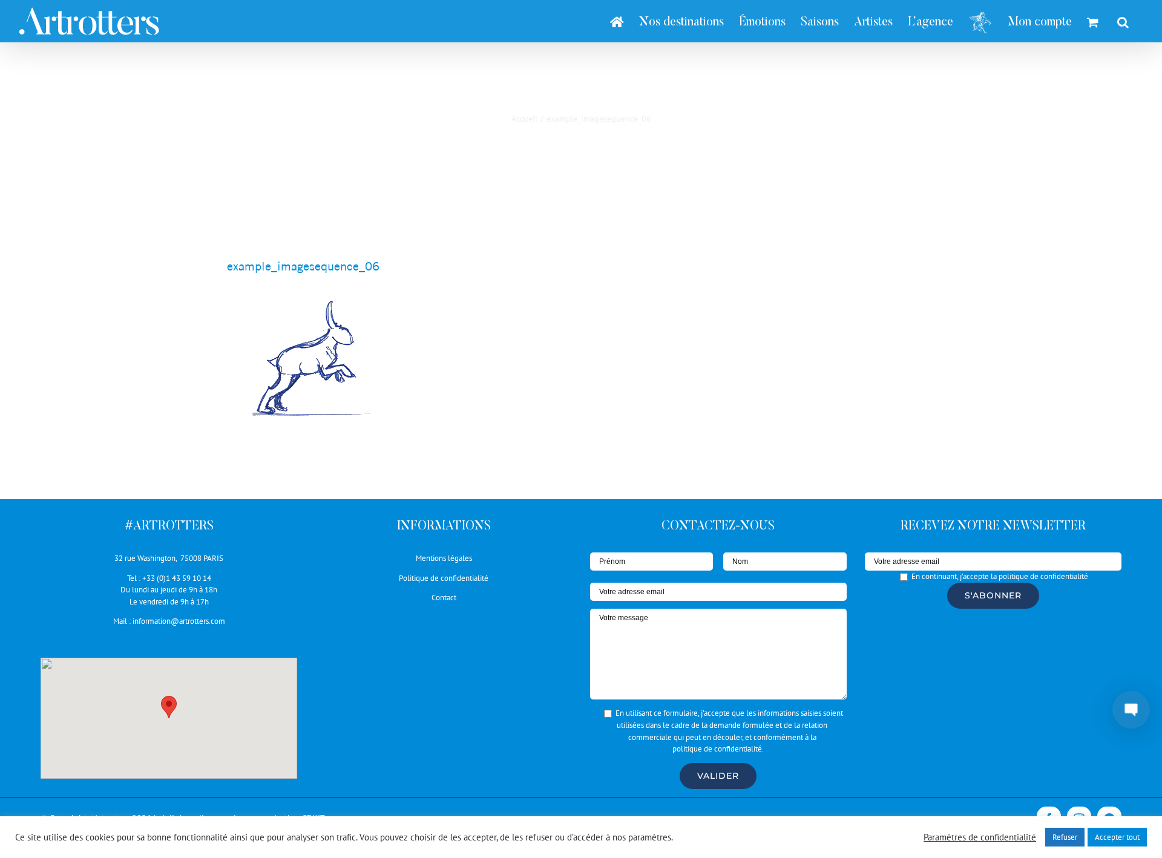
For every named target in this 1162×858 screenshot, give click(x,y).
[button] (169, 707)
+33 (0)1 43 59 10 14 (176, 578)
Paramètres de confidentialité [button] (980, 837)
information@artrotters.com (179, 621)
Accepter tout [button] (1117, 837)
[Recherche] (1123, 21)
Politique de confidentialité (443, 578)
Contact (444, 597)
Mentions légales (444, 558)
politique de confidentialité (717, 749)
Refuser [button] (1064, 837)
